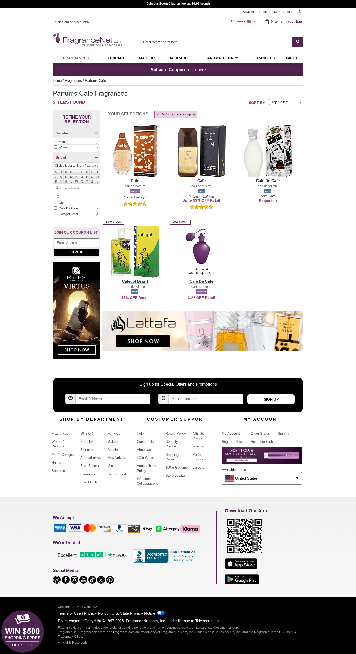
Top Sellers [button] (280, 102)
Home (57, 81)
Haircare (177, 58)
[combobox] (221, 42)
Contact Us (145, 442)
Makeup (147, 58)
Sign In (248, 12)
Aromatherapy (90, 458)
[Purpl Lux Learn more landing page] (262, 457)
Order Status (270, 12)
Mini (110, 466)
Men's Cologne (63, 455)
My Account (231, 433)
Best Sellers (89, 466)
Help (290, 12)
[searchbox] (216, 42)
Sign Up (76, 252)
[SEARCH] (297, 42)
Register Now (232, 442)
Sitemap (199, 446)
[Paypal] (119, 528)
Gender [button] (62, 133)
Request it (268, 200)
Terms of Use (69, 613)
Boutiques (59, 471)
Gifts (291, 58)
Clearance (87, 474)
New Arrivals (116, 458)
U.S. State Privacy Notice (133, 613)
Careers (198, 467)
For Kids (113, 433)
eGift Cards (145, 458)
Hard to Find (116, 474)
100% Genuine (176, 467)
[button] (66, 172)
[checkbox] (76, 142)
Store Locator (175, 475)
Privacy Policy (96, 613)
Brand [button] (61, 157)
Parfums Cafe (177, 114)
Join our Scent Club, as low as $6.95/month (178, 3)
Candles (113, 450)
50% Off (86, 433)
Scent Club (88, 482)
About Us (144, 450)
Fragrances (76, 58)
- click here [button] (178, 69)
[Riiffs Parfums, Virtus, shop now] (76, 313)
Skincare (115, 58)
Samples (87, 442)
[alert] (244, 21)
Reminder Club (262, 442)
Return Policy (175, 433)
